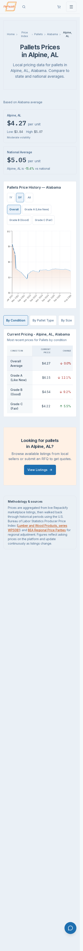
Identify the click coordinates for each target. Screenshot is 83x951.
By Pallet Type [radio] (43, 320)
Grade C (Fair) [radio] (43, 220)
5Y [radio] (20, 197)
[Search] (24, 6)
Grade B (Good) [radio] (19, 220)
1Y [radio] (10, 197)
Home (11, 34)
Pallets (38, 34)
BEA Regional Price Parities (47, 530)
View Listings (37, 470)
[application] (40, 266)
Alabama (52, 34)
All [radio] (29, 197)
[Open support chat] (70, 928)
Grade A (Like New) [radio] (36, 209)
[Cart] (59, 6)
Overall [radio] (14, 209)
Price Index (24, 34)
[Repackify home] (10, 7)
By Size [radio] (66, 320)
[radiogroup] (20, 197)
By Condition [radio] (15, 320)
